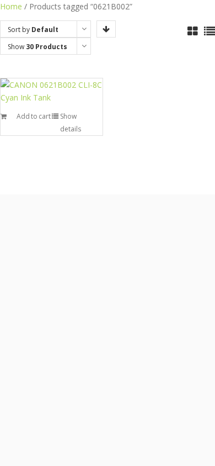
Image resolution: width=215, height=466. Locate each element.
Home (11, 6)
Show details (70, 123)
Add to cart (34, 116)
